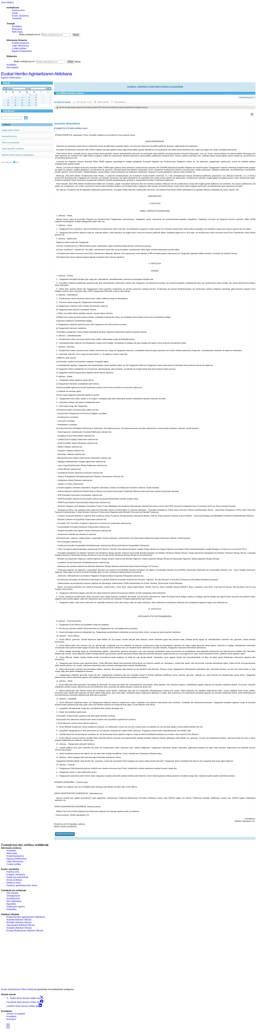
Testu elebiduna (120, 102)
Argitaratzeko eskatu (10, 130)
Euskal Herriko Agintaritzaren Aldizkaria (36, 73)
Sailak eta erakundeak (17, 877)
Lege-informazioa (20, 45)
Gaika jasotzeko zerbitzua (13, 149)
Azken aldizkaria (6, 162)
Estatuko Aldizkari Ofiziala (19, 928)
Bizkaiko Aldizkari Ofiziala (19, 922)
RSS (17, 162)
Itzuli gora (11, 1019)
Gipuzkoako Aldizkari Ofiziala (21, 925)
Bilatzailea (17, 29)
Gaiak (15, 13)
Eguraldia (11, 904)
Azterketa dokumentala (64, 834)
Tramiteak (16, 18)
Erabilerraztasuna (20, 43)
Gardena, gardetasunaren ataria (22, 885)
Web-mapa (17, 32)
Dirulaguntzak (13, 896)
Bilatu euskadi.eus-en (29, 34)
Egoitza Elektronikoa (22, 51)
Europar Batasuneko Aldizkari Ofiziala (25, 930)
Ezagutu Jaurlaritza (16, 874)
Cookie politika (19, 48)
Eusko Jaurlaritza (20, 16)
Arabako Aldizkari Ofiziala (19, 920)
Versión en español (16, 1014)
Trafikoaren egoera (16, 906)
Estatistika (11, 909)
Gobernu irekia (14, 883)
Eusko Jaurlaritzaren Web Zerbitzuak (19, 989)
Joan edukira (7, 2)
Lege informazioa (15, 861)
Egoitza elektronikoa (11, 77)
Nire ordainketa (14, 901)
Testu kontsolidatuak (10, 142)
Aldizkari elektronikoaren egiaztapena (18, 155)
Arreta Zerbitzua (14, 880)
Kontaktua (17, 26)
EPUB (103, 102)
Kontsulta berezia (9, 136)
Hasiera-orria (18, 10)
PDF (84, 102)
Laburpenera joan (246, 97)
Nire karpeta (12, 67)
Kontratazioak (13, 898)
